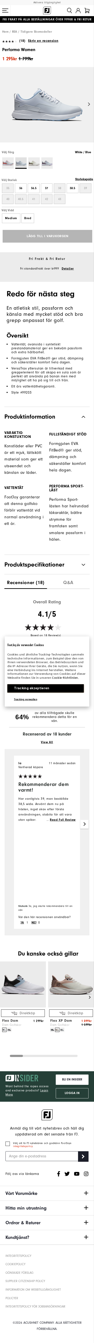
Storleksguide (84, 179)
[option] (47, 108)
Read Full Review (63, 820)
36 (20, 188)
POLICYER (11, 1298)
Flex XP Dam (61, 1021)
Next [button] (89, 104)
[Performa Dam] (47, 108)
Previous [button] (5, 104)
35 (7, 188)
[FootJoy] (47, 10)
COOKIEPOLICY (15, 1264)
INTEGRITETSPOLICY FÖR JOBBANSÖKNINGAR (35, 1306)
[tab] (87, 10)
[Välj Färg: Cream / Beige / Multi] (34, 163)
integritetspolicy (22, 1146)
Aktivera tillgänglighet (47, 2)
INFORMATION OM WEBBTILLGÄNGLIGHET (33, 1289)
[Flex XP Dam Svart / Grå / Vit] (52, 1030)
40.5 (20, 199)
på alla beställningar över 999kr (38, 19)
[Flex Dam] (23, 1006)
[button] (5, 10)
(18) (22, 41)
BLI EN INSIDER (72, 1079)
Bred (27, 218)
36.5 (34, 188)
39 (85, 188)
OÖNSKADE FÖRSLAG (19, 1273)
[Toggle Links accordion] (47, 1193)
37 (46, 188)
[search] (69, 10)
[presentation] (25, 581)
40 (7, 199)
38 (59, 188)
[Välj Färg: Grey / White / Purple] (47, 163)
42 (46, 199)
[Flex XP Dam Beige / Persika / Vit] (57, 1030)
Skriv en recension (43, 41)
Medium (11, 218)
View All (47, 742)
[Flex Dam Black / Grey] (9, 1030)
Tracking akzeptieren (31, 688)
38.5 (72, 188)
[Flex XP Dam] (71, 1006)
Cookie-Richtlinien (65, 678)
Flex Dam (10, 1021)
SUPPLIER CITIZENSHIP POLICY (25, 1281)
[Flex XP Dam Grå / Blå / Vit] (62, 1030)
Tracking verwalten (25, 699)
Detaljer (68, 268)
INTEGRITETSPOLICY (18, 1256)
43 (59, 199)
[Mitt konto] (78, 10)
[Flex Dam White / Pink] (4, 1030)
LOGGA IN (72, 1093)
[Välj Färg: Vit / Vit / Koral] (8, 163)
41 (33, 199)
